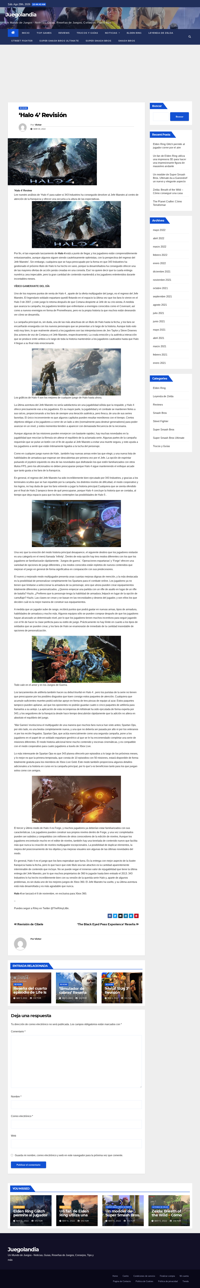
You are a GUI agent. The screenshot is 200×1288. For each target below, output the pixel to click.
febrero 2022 (160, 255)
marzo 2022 (159, 246)
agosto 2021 (160, 304)
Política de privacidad (168, 1281)
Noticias (111, 33)
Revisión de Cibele (30, 924)
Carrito (126, 1276)
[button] (189, 36)
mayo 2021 (159, 329)
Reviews (64, 33)
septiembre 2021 (162, 296)
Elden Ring (134, 33)
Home (115, 1276)
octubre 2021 (160, 288)
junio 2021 (159, 321)
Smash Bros (126, 40)
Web (13, 1135)
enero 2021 (159, 363)
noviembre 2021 (162, 280)
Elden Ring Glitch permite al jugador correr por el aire (30, 1215)
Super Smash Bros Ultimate (59, 40)
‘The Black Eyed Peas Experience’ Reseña (106, 924)
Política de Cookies (144, 1281)
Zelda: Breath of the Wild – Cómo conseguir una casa (167, 1217)
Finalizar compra (167, 1276)
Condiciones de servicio (144, 1276)
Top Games (44, 33)
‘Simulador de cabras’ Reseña (73, 990)
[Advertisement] (100, 68)
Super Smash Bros (98, 40)
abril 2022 (158, 238)
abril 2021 (158, 338)
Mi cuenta (184, 1276)
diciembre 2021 (162, 271)
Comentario (18, 1031)
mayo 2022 (159, 230)
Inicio (26, 33)
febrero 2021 (160, 354)
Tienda (185, 1281)
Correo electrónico (22, 1116)
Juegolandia (20, 14)
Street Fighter (21, 40)
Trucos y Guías (87, 33)
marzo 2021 (159, 346)
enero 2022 (159, 263)
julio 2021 (158, 313)
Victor (38, 124)
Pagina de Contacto (122, 1281)
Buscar (157, 106)
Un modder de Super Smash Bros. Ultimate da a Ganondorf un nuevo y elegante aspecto (170, 178)
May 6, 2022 (22, 1221)
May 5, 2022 (114, 1221)
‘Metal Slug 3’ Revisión (117, 990)
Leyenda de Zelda (160, 33)
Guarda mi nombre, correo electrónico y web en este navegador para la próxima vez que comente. (69, 1155)
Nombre (16, 1096)
